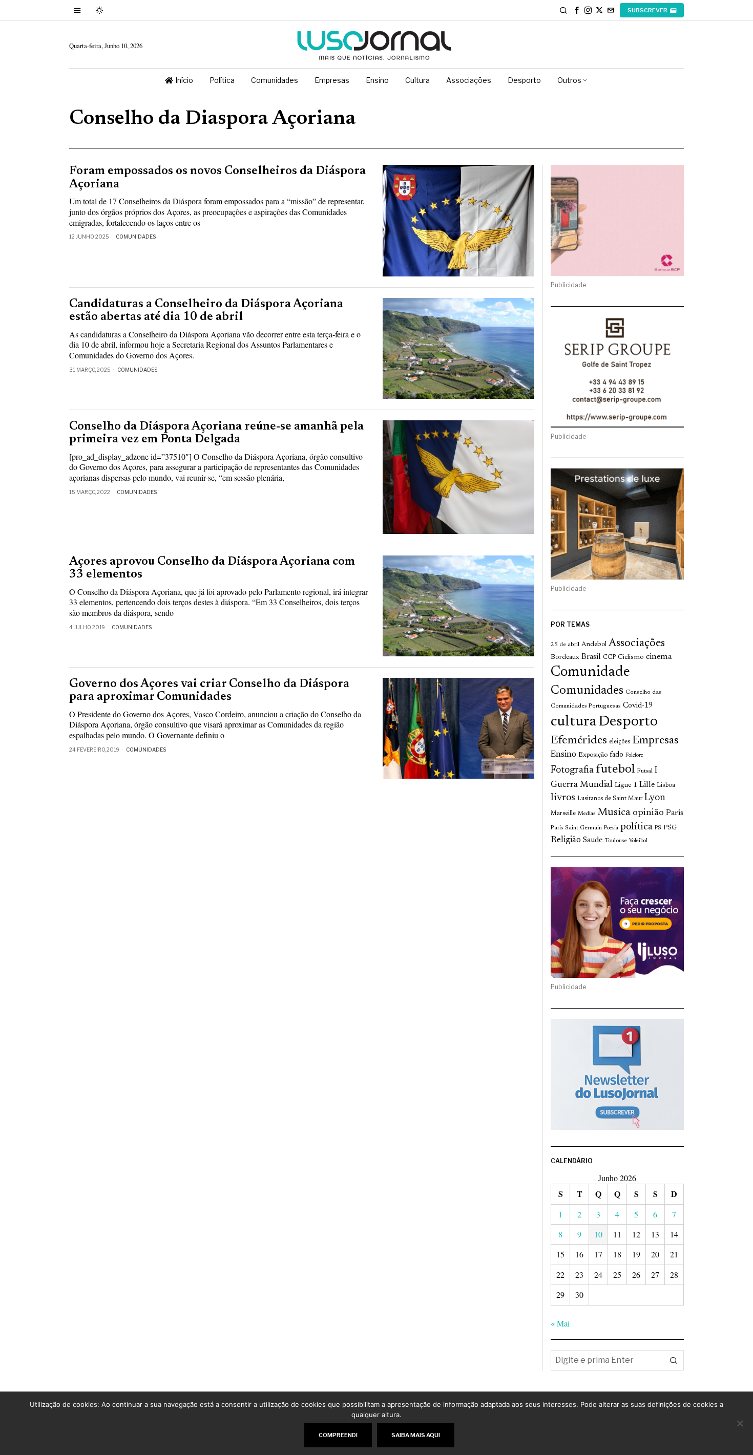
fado (616, 755)
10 (598, 1234)
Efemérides (579, 740)
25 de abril (565, 644)
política (636, 827)
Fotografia (572, 770)
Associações (637, 643)
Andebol (593, 644)
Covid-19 (638, 706)
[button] (673, 1360)
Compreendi (338, 1435)
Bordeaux (565, 657)
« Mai (560, 1323)
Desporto (628, 722)
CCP (609, 657)
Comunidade (590, 672)
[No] (740, 1423)
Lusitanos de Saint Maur (609, 799)
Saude (592, 840)
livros (563, 798)
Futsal (645, 771)
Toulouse (615, 841)
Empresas (655, 740)
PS (658, 828)
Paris (674, 813)
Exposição (593, 755)
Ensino (563, 754)
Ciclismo (631, 657)
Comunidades (136, 236)
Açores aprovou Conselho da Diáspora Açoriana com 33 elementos (212, 568)
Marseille (563, 813)
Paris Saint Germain (576, 828)
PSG (670, 828)
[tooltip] (577, 10)
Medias (586, 814)
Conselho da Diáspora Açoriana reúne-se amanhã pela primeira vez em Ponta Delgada (216, 433)
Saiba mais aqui (415, 1435)
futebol (615, 769)
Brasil (591, 657)
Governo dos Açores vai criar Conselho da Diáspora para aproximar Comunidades (209, 690)
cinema (659, 657)
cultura (573, 722)
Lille (647, 785)
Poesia (611, 828)
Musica (614, 812)
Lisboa (666, 785)
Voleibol (638, 841)
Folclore (634, 755)
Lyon (654, 798)
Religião (566, 840)
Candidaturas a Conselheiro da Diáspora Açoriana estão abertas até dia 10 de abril (206, 310)
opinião (648, 813)
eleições (619, 742)
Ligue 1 (626, 785)
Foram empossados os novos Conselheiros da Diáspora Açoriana (217, 177)
